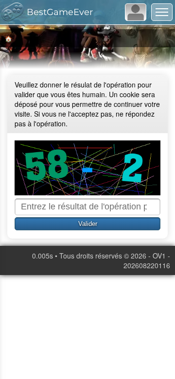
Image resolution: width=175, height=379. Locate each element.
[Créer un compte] (135, 12)
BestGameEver (60, 12)
